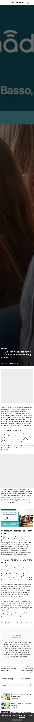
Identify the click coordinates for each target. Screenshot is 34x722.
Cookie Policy (22, 717)
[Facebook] (17, 622)
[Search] (31, 2)
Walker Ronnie (17, 635)
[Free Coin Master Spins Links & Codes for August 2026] (5, 696)
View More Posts (17, 637)
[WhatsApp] (26, 622)
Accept (17, 720)
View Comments (25, 678)
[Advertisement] (17, 386)
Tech (4, 348)
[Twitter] (22, 622)
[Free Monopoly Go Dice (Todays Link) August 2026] (5, 705)
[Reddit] (30, 622)
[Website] (28, 661)
